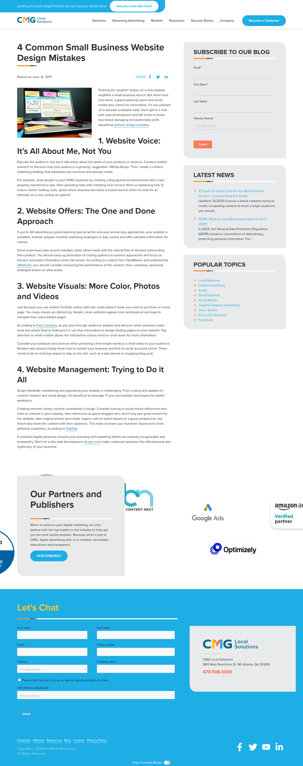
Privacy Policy (97, 740)
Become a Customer (264, 20)
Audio (202, 290)
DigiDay (71, 428)
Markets (38, 740)
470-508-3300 (217, 672)
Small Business (209, 295)
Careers (79, 740)
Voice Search (207, 310)
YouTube (266, 747)
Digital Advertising (211, 285)
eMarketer (24, 265)
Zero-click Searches (212, 315)
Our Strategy (49, 555)
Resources (54, 740)
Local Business (209, 280)
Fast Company (46, 325)
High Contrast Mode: (147, 762)
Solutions (24, 740)
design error (92, 441)
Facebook (150, 77)
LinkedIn (166, 77)
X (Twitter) (253, 747)
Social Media (207, 300)
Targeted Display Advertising (219, 305)
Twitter (158, 77)
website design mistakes (131, 124)
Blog (67, 740)
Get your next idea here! (134, 6)
